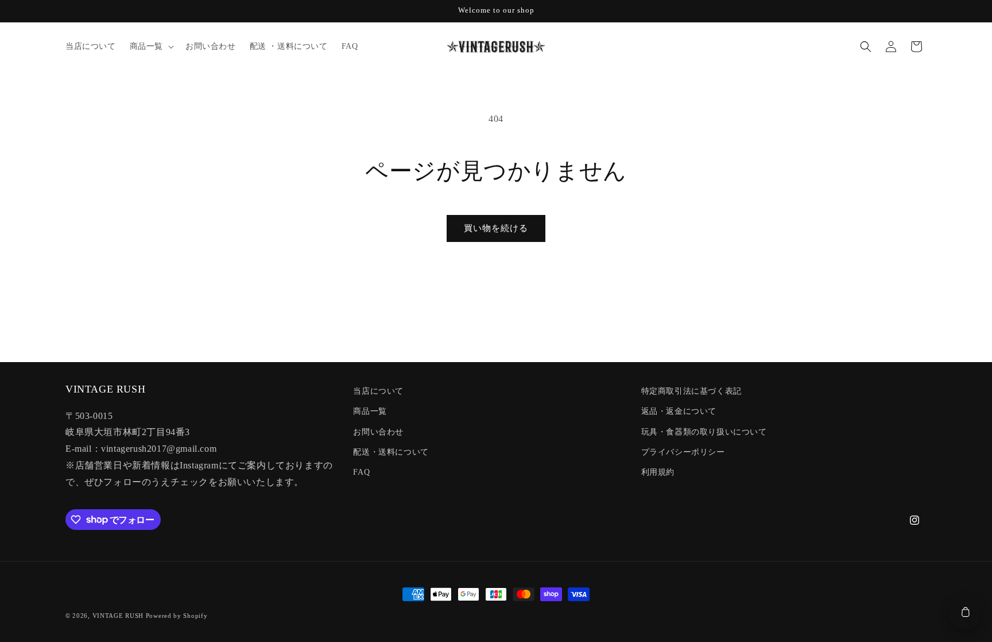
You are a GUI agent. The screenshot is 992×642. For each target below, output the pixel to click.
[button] (151, 46)
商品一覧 (369, 411)
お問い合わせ (378, 432)
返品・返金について (678, 411)
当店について (378, 391)
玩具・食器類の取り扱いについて (704, 432)
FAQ (361, 472)
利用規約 (658, 472)
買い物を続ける (496, 228)
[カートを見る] (965, 612)
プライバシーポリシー (683, 452)
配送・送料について (390, 452)
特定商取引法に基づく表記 (691, 391)
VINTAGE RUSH (118, 615)
